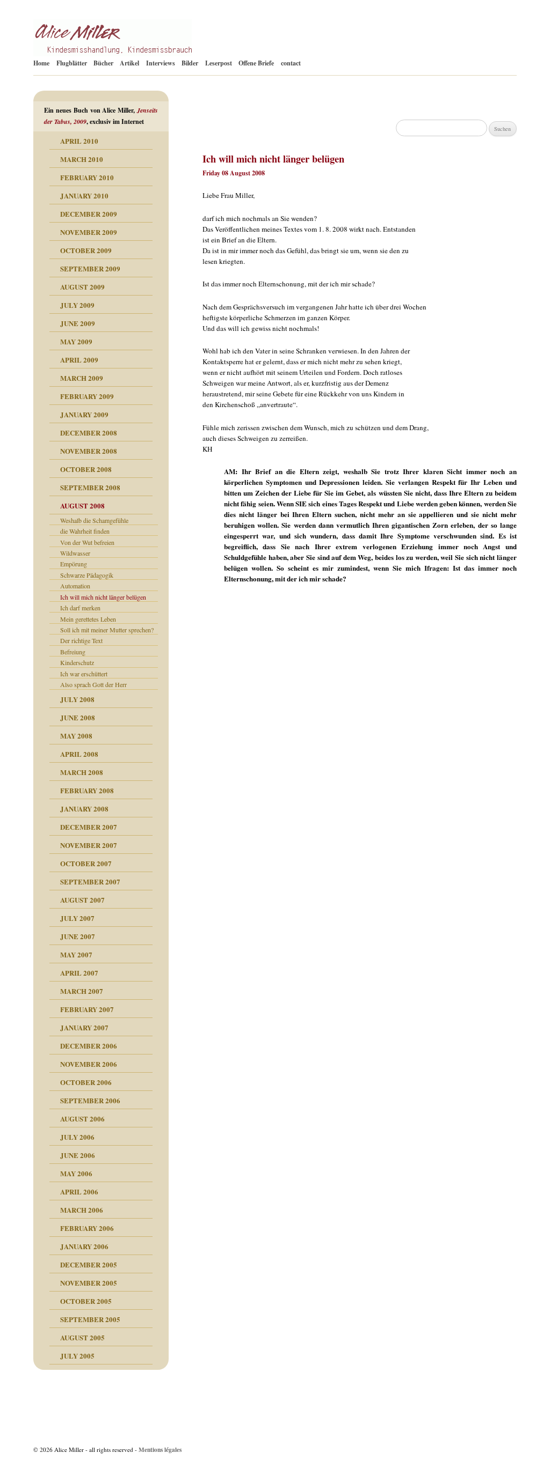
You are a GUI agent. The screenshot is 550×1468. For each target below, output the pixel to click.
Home (41, 63)
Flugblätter (71, 63)
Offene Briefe (256, 63)
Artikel (129, 63)
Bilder (190, 63)
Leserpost (218, 63)
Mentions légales (160, 1449)
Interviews (160, 63)
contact (291, 63)
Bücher (103, 63)
